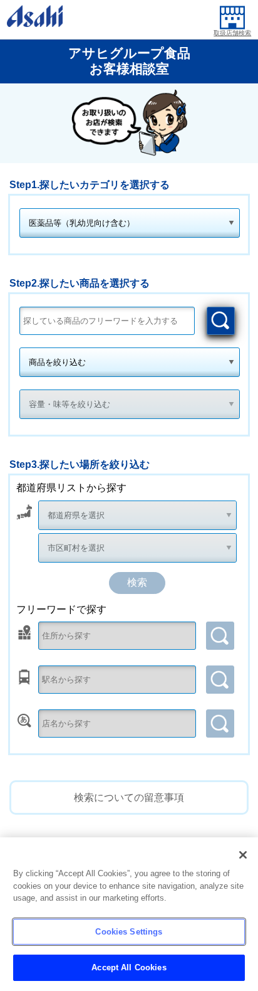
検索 (221, 321)
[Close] (243, 855)
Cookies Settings (128, 931)
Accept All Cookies (128, 967)
